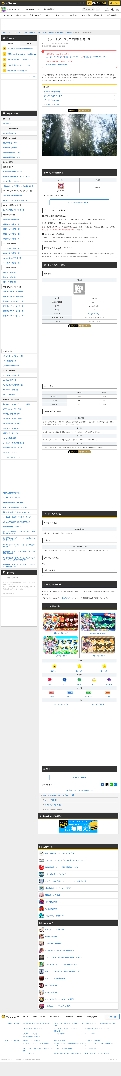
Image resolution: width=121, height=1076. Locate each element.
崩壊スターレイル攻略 (30, 1034)
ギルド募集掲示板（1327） (12, 152)
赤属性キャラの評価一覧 (53, 805)
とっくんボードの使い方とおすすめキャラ (17, 517)
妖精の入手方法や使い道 (11, 493)
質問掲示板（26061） (10, 147)
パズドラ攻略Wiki (59, 1034)
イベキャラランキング (98, 656)
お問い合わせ (69, 1017)
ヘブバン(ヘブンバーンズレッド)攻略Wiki (36, 1044)
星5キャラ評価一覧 (9, 282)
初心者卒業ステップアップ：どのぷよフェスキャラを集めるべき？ (19, 565)
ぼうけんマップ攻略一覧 (11, 375)
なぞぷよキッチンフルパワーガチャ (95, 57)
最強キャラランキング (61, 633)
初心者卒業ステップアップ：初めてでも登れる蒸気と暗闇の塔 (19, 552)
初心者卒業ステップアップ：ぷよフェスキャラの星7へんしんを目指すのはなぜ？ (19, 559)
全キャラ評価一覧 (50, 800)
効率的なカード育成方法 (11, 428)
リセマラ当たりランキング (12, 181)
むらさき (109, 684)
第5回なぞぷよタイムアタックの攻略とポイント (22, 54)
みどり (79, 684)
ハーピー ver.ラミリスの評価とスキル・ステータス (22, 59)
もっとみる (32, 76)
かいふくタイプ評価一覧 (11, 253)
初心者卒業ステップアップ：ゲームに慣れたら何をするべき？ (19, 539)
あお (64, 684)
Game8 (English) (91, 1017)
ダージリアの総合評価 (52, 91)
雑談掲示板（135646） (10, 143)
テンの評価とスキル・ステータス (18, 65)
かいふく (70, 696)
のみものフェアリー (94, 314)
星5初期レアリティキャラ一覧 (13, 311)
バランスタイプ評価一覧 (11, 263)
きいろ (94, 684)
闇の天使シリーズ (67, 598)
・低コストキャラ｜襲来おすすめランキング (18, 186)
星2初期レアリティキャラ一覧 (13, 296)
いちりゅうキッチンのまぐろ (53, 57)
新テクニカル (21, 15)
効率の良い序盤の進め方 (11, 414)
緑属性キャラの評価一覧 (11, 229)
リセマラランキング (60, 656)
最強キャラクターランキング (17, 70)
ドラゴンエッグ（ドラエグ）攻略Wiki (97, 1054)
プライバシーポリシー (39, 1017)
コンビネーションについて (12, 457)
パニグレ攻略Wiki (90, 1049)
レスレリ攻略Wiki (28, 1054)
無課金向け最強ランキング (98, 633)
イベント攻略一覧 (9, 394)
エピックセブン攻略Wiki (92, 1041)
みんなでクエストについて (12, 452)
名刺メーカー (60, 15)
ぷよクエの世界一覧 (9, 380)
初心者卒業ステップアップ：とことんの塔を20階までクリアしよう (19, 545)
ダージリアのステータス (53, 96)
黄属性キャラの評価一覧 (11, 234)
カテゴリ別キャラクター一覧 (13, 356)
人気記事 (11, 44)
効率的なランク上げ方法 (11, 433)
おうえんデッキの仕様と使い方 (13, 443)
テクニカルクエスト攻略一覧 (13, 385)
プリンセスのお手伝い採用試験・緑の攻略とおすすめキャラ (22, 48)
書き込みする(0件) (79, 777)
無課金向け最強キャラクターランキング (16, 176)
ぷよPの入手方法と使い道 (12, 497)
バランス (107, 696)
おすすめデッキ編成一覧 (11, 365)
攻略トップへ (7, 123)
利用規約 (25, 1017)
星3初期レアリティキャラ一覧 (13, 301)
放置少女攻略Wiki (59, 1041)
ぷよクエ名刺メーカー (10, 133)
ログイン (115, 3)
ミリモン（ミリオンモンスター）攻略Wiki (67, 1054)
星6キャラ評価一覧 (9, 277)
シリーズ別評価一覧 (98, 704)
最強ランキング (35, 15)
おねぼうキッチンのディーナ (73, 57)
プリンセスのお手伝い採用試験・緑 (55, 64)
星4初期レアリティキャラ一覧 (13, 306)
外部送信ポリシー (55, 1017)
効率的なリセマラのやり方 (12, 409)
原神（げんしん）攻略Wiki (31, 1041)
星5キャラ (104, 671)
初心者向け (74, 15)
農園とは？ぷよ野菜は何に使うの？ (15, 507)
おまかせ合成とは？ (9, 438)
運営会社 (79, 1017)
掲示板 (29, 44)
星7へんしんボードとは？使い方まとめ (16, 512)
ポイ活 (82, 3)
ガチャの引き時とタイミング (13, 447)
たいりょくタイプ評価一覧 (12, 258)
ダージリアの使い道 (51, 104)
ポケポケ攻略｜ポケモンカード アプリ (97, 1029)
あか (49, 684)
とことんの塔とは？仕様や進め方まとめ (16, 522)
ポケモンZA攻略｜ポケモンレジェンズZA (36, 1024)
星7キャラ (54, 671)
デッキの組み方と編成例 (11, 423)
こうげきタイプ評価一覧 (11, 248)
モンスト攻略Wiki (90, 1034)
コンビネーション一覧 (61, 704)
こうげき (51, 696)
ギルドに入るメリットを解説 (13, 418)
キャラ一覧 (86, 15)
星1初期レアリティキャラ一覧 (13, 291)
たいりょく (88, 696)
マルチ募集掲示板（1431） (12, 157)
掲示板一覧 (98, 15)
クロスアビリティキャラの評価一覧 (15, 200)
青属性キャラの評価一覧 (11, 224)
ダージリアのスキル (51, 100)
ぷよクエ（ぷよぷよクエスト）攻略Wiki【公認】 (59, 795)
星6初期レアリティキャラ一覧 (13, 316)
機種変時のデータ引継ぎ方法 (13, 502)
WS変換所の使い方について (12, 526)
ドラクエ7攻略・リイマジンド (32, 1029)
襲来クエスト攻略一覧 (10, 390)
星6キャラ (79, 671)
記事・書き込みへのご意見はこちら (81, 790)
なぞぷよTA (8, 15)
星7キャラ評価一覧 (9, 272)
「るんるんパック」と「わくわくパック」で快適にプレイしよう (19, 532)
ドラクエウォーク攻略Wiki (31, 1037)
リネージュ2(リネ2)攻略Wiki (63, 1049)
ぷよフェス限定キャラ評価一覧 (13, 210)
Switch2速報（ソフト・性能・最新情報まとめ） (100, 1024)
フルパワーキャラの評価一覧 (13, 195)
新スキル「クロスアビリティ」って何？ (16, 404)
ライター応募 (112, 1017)
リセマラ (48, 15)
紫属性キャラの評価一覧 (11, 239)
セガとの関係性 (112, 15)
